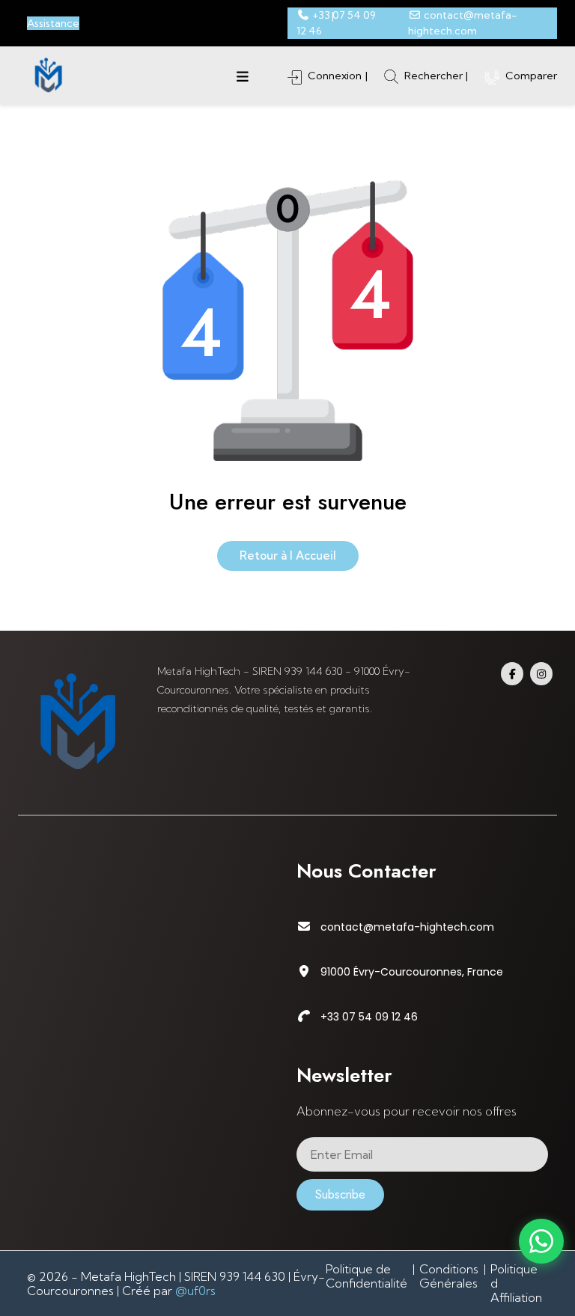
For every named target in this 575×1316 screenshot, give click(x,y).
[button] (243, 75)
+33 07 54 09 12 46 (369, 1016)
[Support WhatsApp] (541, 1241)
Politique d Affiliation (516, 1283)
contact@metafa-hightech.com (407, 926)
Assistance (53, 23)
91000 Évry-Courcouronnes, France (411, 971)
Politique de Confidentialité (366, 1276)
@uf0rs (195, 1290)
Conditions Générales (448, 1276)
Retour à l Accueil (288, 555)
